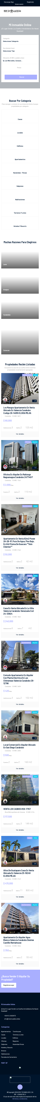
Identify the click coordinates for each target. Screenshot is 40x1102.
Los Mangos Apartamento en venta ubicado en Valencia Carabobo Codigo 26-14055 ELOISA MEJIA (19, 410)
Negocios (16, 1041)
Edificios (15, 1038)
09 (35, 532)
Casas (3, 1035)
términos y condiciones (19, 1099)
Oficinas (3, 1041)
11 (35, 802)
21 (35, 401)
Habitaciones (5, 1054)
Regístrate (30, 2)
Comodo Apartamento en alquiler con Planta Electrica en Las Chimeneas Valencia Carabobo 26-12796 (18, 679)
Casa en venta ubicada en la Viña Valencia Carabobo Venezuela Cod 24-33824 (18, 611)
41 (35, 601)
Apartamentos (6, 1031)
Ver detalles (20, 434)
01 (35, 864)
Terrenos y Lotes (18, 1035)
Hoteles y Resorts (7, 1047)
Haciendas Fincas (18, 1044)
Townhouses (17, 1031)
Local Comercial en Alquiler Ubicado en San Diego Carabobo (19, 746)
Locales (3, 1038)
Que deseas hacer (9, 48)
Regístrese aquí (8, 985)
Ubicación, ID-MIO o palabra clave (13, 58)
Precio (19, 67)
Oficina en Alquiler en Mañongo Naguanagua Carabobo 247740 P (18, 475)
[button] (36, 68)
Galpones (4, 1044)
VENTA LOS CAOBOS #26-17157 (17, 809)
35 (35, 930)
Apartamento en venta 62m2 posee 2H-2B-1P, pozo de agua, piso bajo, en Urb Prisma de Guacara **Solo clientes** (19, 542)
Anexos (3, 1051)
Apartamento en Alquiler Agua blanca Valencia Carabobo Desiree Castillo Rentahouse (18, 940)
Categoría (6, 38)
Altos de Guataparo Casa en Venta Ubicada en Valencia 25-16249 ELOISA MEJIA (18, 873)
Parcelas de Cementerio (9, 1057)
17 (35, 468)
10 (35, 738)
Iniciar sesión (19, 4)
